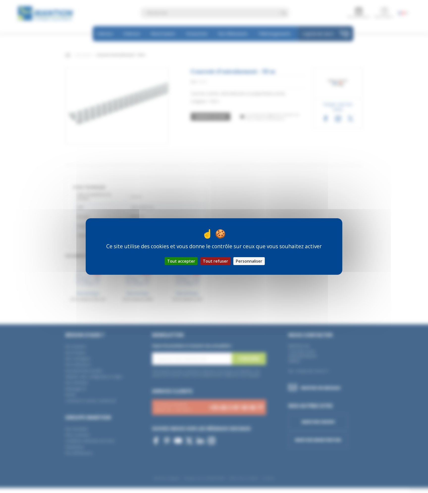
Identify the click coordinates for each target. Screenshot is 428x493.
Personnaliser (249, 261)
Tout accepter (181, 261)
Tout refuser (215, 261)
